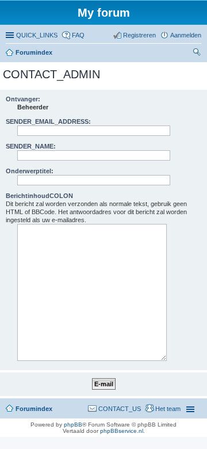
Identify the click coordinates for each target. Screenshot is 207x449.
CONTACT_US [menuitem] (119, 408)
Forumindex (34, 52)
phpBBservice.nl (121, 431)
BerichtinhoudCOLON (39, 195)
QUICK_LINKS (36, 35)
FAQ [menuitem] (78, 35)
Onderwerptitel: (29, 171)
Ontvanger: (23, 99)
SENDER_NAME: (31, 146)
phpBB (73, 424)
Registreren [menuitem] (139, 35)
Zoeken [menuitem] (197, 53)
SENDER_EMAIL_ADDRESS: (48, 121)
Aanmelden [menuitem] (185, 35)
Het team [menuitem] (168, 408)
